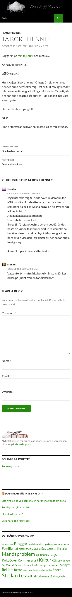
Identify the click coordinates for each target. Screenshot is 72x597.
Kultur (45, 559)
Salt (5, 18)
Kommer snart (28, 560)
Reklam (7, 569)
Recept (64, 565)
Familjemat (10, 548)
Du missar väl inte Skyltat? (24, 493)
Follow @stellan (11, 466)
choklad (37, 544)
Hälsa (63, 548)
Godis (50, 548)
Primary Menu (67, 18)
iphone (44, 554)
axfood (10, 544)
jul (56, 554)
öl (64, 576)
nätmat (39, 565)
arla (4, 544)
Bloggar (20, 543)
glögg (42, 548)
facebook (63, 544)
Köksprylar (58, 560)
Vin (61, 576)
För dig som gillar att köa (16, 507)
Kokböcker (9, 560)
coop (44, 544)
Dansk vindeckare (12, 162)
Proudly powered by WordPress (17, 592)
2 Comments (40, 46)
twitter (45, 576)
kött (68, 560)
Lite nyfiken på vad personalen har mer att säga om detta (34, 500)
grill (57, 548)
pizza (47, 565)
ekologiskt (52, 544)
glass (35, 548)
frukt (28, 548)
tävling (54, 576)
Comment (9, 313)
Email (6, 376)
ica (37, 554)
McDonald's (9, 565)
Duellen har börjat (12, 149)
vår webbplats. (23, 444)
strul (37, 576)
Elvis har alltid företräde (16, 520)
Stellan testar (17, 575)
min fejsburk (25, 55)
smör (25, 570)
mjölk (22, 565)
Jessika (11, 188)
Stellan (27, 46)
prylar (54, 565)
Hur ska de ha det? (12, 514)
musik (30, 565)
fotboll (22, 548)
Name (6, 360)
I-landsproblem (11, 32)
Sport (57, 570)
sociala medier (45, 570)
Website (7, 391)
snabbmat (33, 570)
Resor (18, 570)
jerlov (51, 555)
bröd (30, 544)
